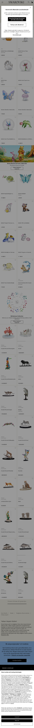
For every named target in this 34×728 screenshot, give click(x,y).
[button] (30, 7)
